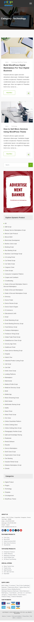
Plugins (7, 485)
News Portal (8, 411)
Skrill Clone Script (10, 451)
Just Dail (7, 367)
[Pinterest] (10, 530)
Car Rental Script (10, 260)
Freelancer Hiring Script (12, 333)
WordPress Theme (22, 62)
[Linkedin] (13, 530)
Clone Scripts (9, 270)
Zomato (7, 468)
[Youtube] (21, 530)
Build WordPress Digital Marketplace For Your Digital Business (16, 68)
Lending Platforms (10, 374)
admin (6, 62)
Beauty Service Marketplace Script (15, 230)
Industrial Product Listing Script (14, 360)
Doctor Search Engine (11, 307)
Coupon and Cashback (11, 277)
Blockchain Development (12, 240)
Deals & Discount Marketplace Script (16, 293)
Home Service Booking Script (13, 350)
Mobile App (8, 394)
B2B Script (8, 227)
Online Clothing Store (11, 424)
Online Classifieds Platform (13, 421)
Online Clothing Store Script (13, 428)
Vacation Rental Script (11, 462)
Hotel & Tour (8, 357)
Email (6, 317)
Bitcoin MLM (8, 237)
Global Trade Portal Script (12, 337)
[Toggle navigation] (31, 3)
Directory (7, 296)
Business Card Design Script (13, 254)
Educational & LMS (10, 313)
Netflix (7, 408)
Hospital (7, 354)
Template (7, 492)
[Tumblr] (18, 530)
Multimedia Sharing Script (12, 404)
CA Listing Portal (10, 257)
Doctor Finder (9, 300)
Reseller (7, 445)
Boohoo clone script (11, 243)
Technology (14, 62)
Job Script (8, 364)
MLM (6, 391)
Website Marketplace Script (13, 465)
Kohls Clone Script (10, 371)
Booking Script (9, 247)
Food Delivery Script (11, 327)
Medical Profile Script (11, 384)
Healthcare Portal (10, 347)
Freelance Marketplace (12, 330)
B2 (6, 223)
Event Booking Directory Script (14, 323)
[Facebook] (3, 530)
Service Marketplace (11, 448)
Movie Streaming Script (12, 398)
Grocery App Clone (10, 344)
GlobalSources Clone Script (13, 340)
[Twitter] (8, 530)
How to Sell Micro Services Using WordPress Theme (16, 130)
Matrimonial (8, 381)
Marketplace (8, 377)
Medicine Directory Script (12, 387)
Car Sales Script (10, 264)
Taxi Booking (8, 458)
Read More (9, 92)
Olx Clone (8, 418)
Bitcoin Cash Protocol (11, 233)
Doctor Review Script (11, 303)
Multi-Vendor (8, 401)
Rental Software (9, 441)
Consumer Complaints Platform (14, 274)
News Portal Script (10, 414)
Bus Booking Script (10, 250)
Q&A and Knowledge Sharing (13, 435)
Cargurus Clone (9, 267)
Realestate (8, 438)
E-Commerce (9, 310)
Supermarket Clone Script (12, 455)
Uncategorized (9, 495)
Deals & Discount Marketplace (14, 290)
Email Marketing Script (11, 320)
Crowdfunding (9, 280)
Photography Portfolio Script (13, 431)
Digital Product (9, 482)
